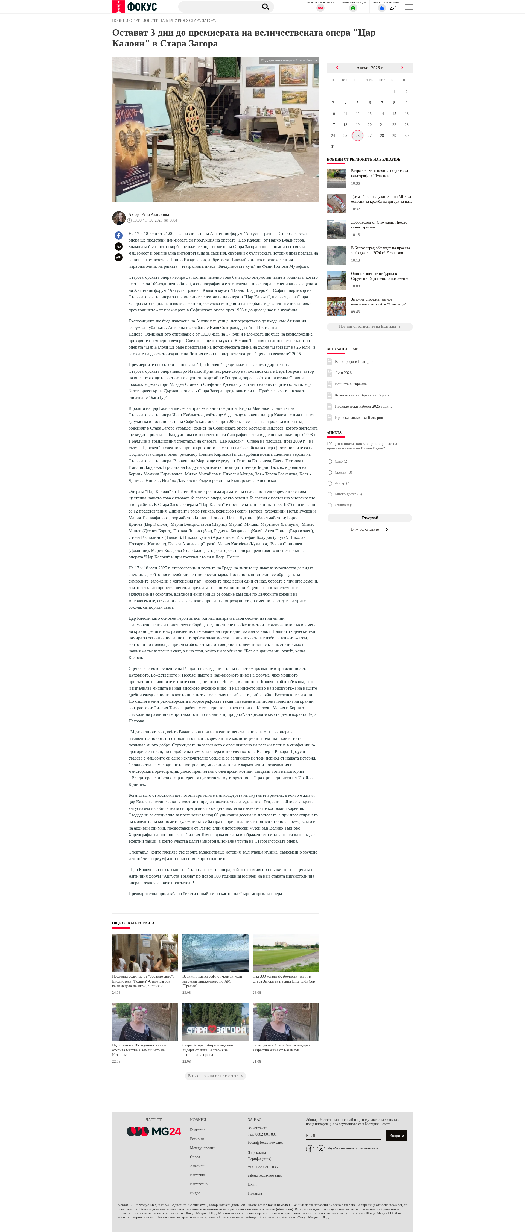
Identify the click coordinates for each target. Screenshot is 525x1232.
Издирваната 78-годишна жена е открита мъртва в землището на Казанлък (139, 1050)
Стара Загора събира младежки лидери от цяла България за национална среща (207, 1050)
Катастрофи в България (354, 362)
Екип (252, 1184)
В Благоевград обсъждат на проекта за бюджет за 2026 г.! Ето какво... (380, 250)
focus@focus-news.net (265, 1142)
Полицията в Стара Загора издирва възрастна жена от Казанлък (281, 1047)
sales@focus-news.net (265, 1175)
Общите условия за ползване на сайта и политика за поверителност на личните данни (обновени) (216, 1209)
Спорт (195, 1157)
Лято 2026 (343, 373)
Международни (202, 1148)
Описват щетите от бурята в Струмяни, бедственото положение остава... (380, 276)
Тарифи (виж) (260, 1159)
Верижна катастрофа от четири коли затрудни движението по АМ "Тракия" (212, 981)
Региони (197, 1139)
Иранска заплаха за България (359, 418)
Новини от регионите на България (363, 159)
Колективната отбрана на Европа (362, 395)
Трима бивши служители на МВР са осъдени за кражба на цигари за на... (381, 199)
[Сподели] (119, 257)
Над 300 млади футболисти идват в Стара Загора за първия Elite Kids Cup (284, 978)
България (197, 1130)
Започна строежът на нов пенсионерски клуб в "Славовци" (379, 301)
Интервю (197, 1175)
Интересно (199, 1184)
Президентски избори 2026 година (363, 406)
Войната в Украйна (351, 384)
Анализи (197, 1166)
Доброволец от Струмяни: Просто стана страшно (379, 224)
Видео (195, 1193)
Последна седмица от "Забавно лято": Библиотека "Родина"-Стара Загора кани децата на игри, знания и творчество (143, 981)
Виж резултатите (365, 529)
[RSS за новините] (321, 1149)
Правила (255, 1193)
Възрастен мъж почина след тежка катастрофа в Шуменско (379, 173)
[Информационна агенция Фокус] (310, 1149)
